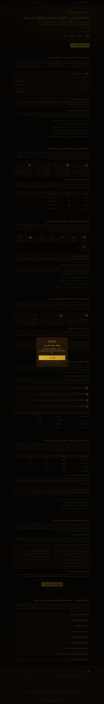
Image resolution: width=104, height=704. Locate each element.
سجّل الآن (52, 357)
